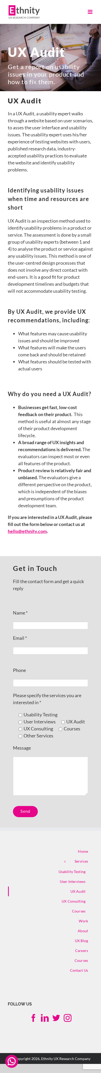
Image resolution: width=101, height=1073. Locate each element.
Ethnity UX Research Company (65, 1058)
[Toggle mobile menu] (90, 12)
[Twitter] (56, 1018)
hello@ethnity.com (27, 531)
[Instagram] (67, 1018)
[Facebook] (33, 1018)
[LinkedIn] (45, 1018)
